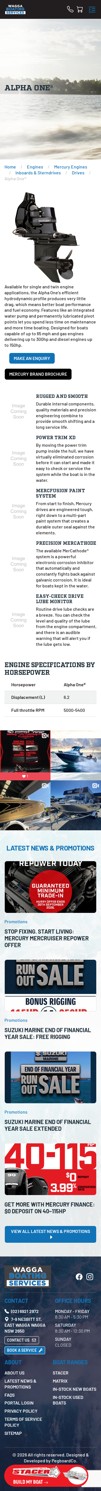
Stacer (60, 1372)
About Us (14, 1372)
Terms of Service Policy (23, 1422)
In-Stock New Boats (74, 1389)
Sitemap (13, 1433)
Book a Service (22, 1350)
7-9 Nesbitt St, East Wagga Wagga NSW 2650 (24, 1324)
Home (10, 166)
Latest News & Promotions (20, 1383)
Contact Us (18, 1340)
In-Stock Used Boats (68, 1400)
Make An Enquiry (32, 358)
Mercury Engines (70, 166)
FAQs (9, 1394)
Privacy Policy (21, 1411)
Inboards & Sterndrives (38, 172)
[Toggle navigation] (92, 9)
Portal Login (19, 1402)
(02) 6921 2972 (24, 1311)
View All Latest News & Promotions (50, 1231)
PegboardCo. (64, 1460)
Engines (35, 166)
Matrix (60, 1380)
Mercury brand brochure (38, 374)
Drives (78, 172)
